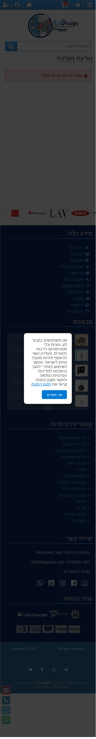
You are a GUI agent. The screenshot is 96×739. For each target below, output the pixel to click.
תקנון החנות (41, 384)
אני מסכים (54, 394)
